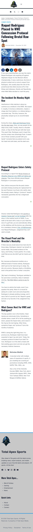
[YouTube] (22, 12)
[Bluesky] (18, 12)
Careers (6, 507)
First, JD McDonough (24, 227)
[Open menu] (21, 4)
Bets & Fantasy (8, 483)
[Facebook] (10, 12)
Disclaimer (17, 527)
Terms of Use (26, 527)
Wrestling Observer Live (9, 176)
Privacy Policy (7, 527)
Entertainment (8, 488)
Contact (6, 505)
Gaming (6, 485)
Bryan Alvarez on (24, 174)
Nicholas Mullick (10, 45)
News (6, 490)
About (6, 502)
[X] (14, 12)
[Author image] (3, 45)
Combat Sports (6, 22)
